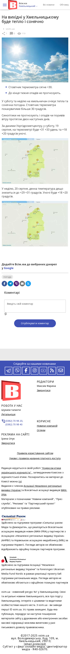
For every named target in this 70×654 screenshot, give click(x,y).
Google (8, 268)
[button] (5, 5)
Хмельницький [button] (27, 6)
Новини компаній (47, 425)
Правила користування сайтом (35, 453)
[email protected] (35, 643)
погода (7, 276)
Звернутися (8, 443)
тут (20, 481)
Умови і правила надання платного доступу (35, 458)
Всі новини (48, 4)
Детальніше (8, 414)
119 (21, 33)
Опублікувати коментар (35, 323)
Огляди (41, 430)
